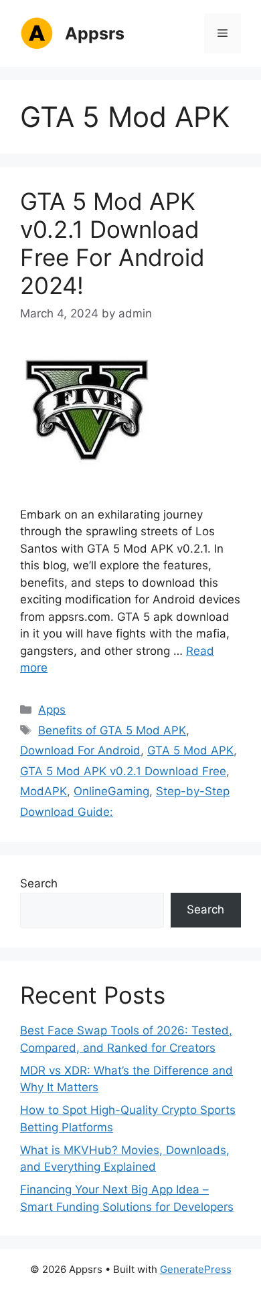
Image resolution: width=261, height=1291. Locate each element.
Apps (52, 709)
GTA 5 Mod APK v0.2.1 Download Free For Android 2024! (112, 243)
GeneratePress (196, 1269)
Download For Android (80, 750)
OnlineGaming (111, 791)
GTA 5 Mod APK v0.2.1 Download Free (123, 771)
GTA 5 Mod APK (190, 750)
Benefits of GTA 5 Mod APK (112, 730)
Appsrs (94, 33)
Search (39, 883)
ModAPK (43, 791)
